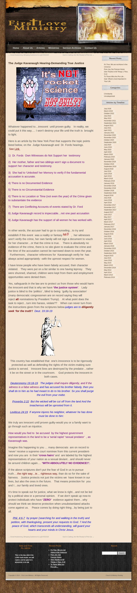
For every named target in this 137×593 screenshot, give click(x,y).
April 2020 (108, 152)
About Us (28, 48)
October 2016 (109, 231)
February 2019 (109, 181)
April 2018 (108, 203)
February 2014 (109, 277)
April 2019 (108, 176)
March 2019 (108, 178)
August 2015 (108, 256)
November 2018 (110, 188)
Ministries (53, 48)
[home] (37, 31)
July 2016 (107, 236)
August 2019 (108, 169)
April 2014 (108, 272)
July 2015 (107, 258)
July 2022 (107, 116)
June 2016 (108, 239)
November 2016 (110, 229)
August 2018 (108, 195)
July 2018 (107, 198)
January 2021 (109, 133)
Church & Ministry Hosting (114, 575)
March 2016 (108, 244)
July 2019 (107, 171)
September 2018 (110, 193)
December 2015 (110, 248)
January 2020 (109, 159)
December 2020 (110, 135)
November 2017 (110, 207)
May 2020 (107, 150)
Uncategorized (109, 96)
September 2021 (110, 123)
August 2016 (108, 234)
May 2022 (107, 118)
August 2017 (108, 212)
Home (16, 48)
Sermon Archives (72, 48)
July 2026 (107, 109)
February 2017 (109, 224)
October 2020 (109, 140)
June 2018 (108, 200)
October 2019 (109, 164)
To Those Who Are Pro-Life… (114, 76)
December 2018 (110, 186)
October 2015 (109, 251)
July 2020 (107, 145)
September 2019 (110, 166)
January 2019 (109, 183)
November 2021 (110, 121)
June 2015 (108, 260)
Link (17, 148)
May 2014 (107, 270)
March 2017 (108, 222)
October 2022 (109, 113)
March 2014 (108, 275)
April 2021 (108, 130)
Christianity (108, 94)
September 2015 (110, 253)
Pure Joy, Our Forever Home (114, 69)
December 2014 (110, 268)
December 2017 (110, 205)
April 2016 (108, 241)
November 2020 (110, 138)
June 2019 (108, 174)
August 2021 (108, 125)
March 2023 (108, 111)
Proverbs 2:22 (20, 401)
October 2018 (109, 191)
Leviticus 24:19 (19, 412)
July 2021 (107, 128)
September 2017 (110, 210)
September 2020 (110, 142)
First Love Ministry (34, 575)
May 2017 (107, 217)
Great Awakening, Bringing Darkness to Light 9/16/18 (28, 55)
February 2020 (109, 157)
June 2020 (108, 147)
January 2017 (109, 227)
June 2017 (108, 215)
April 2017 (108, 219)
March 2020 (108, 154)
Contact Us (90, 48)
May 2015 (107, 263)
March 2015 (108, 265)
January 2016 (109, 246)
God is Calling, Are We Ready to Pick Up (78, 55)
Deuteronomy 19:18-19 (24, 383)
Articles (40, 48)
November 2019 (110, 162)
